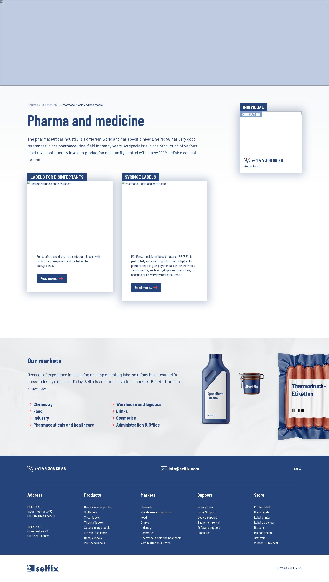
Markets (32, 105)
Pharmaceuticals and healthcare (82, 105)
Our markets (50, 105)
